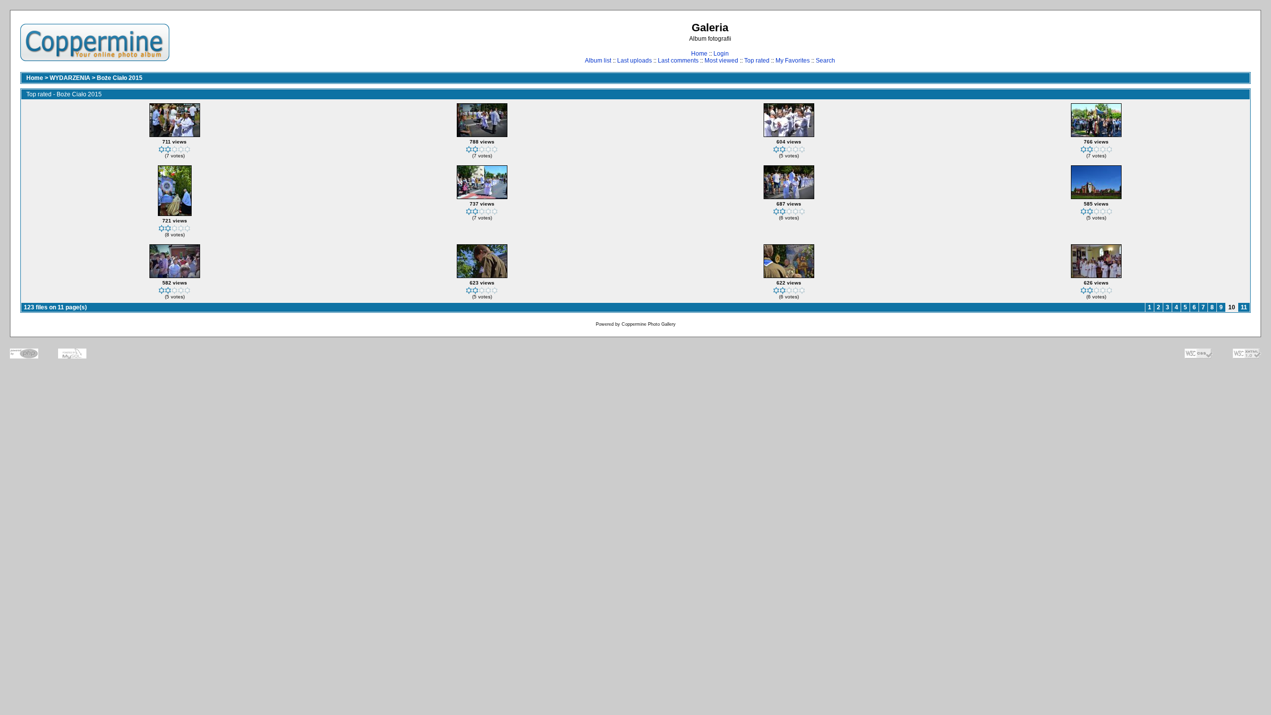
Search (825, 60)
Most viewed (721, 60)
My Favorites (793, 60)
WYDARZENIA (70, 77)
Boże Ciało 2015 (119, 77)
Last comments (678, 60)
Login (721, 53)
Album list (598, 60)
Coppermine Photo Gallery (649, 324)
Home (699, 53)
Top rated (757, 60)
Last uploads (634, 60)
